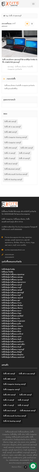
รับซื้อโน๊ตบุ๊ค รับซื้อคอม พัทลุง (11, 331)
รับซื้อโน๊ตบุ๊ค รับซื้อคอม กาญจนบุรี (13, 349)
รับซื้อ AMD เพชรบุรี (10, 132)
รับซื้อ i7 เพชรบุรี (9, 158)
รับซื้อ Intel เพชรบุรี (10, 163)
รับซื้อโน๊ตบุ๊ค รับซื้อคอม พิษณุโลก (12, 354)
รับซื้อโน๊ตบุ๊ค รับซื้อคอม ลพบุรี (11, 339)
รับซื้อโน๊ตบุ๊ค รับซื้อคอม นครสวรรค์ (13, 357)
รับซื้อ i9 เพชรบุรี (24, 158)
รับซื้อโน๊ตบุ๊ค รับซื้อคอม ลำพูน (11, 313)
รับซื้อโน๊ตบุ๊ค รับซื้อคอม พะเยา (11, 310)
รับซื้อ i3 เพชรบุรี (9, 153)
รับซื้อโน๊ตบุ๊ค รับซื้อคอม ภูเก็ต (11, 323)
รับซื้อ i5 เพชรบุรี (24, 153)
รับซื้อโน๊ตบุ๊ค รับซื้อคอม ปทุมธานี (12, 297)
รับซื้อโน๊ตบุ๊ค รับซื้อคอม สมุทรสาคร (13, 274)
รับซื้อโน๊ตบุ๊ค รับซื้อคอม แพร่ (11, 300)
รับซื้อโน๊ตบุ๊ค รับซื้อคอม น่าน (11, 318)
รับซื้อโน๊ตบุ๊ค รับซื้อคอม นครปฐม (12, 277)
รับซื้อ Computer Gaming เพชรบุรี (15, 137)
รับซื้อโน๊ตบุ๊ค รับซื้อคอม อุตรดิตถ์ (12, 316)
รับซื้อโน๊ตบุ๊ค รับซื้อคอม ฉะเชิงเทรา (13, 341)
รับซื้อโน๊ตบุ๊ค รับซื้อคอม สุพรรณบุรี (13, 292)
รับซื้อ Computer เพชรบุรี (12, 142)
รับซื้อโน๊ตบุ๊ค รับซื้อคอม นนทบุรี (12, 285)
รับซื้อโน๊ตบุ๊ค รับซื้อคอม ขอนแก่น (12, 326)
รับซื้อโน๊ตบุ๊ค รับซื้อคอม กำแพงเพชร (13, 321)
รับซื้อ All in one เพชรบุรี (12, 126)
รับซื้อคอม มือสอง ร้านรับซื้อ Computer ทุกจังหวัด (20, 68)
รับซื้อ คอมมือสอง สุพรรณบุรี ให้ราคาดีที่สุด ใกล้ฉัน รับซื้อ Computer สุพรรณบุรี (19, 61)
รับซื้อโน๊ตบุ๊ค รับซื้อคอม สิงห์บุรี (12, 352)
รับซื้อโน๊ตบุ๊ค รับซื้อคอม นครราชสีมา (13, 344)
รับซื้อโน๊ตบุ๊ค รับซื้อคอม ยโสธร (11, 328)
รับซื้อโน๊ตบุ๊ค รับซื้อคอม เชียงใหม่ (12, 305)
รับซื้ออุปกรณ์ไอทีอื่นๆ (10, 88)
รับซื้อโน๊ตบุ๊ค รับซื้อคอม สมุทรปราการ (14, 282)
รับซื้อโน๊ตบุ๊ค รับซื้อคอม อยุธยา (12, 336)
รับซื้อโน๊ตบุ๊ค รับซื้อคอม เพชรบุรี (12, 290)
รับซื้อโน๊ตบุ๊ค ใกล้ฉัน (8, 269)
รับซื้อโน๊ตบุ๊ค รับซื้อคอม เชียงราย (12, 308)
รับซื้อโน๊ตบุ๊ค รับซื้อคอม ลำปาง (12, 303)
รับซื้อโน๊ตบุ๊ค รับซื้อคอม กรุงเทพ (12, 279)
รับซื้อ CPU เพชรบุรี (10, 148)
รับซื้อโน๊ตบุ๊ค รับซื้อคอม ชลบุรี (11, 295)
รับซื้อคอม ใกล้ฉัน (7, 272)
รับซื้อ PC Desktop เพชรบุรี (13, 179)
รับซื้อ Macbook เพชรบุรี (12, 169)
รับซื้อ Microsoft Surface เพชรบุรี (15, 174)
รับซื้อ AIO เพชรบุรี (10, 121)
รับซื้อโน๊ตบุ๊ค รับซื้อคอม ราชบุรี (11, 287)
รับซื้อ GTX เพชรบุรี (27, 148)
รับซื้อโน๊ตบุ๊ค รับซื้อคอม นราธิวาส (12, 334)
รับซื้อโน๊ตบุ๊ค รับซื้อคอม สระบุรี (11, 347)
